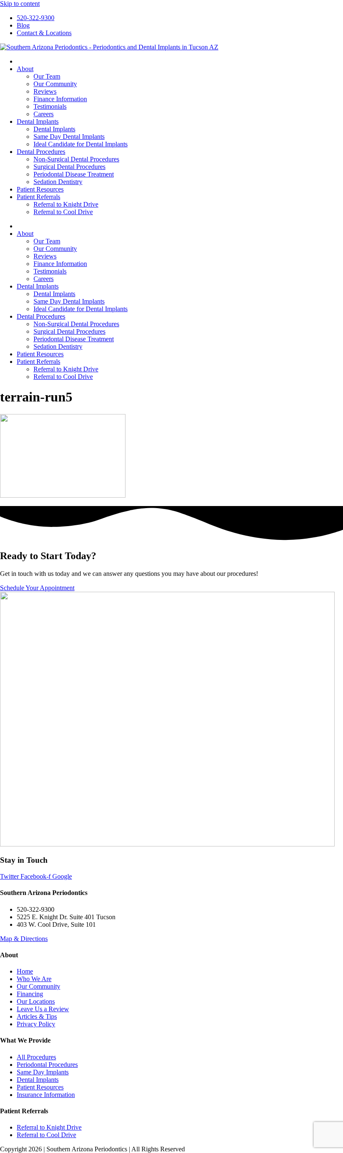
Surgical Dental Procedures (69, 166)
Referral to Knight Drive (65, 204)
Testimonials (50, 106)
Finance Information (60, 98)
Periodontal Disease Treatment (73, 174)
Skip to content (20, 3)
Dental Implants (38, 121)
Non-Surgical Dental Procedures (76, 159)
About (25, 68)
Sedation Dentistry (57, 181)
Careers (43, 114)
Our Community (55, 83)
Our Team (46, 76)
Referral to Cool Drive (63, 211)
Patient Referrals (38, 196)
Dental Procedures (41, 151)
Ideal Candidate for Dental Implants (80, 144)
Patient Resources (40, 189)
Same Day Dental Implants (69, 136)
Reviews (44, 91)
